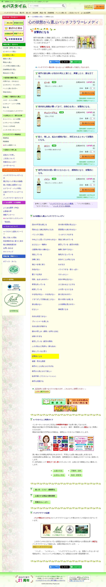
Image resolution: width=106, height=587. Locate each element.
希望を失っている (38, 284)
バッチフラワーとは (11, 13)
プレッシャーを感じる (40, 321)
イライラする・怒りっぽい (68, 269)
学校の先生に (7, 92)
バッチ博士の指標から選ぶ (11, 66)
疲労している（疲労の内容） (69, 244)
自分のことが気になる (66, 259)
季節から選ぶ (7, 62)
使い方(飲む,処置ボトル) (12, 185)
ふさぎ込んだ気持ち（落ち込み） (44, 346)
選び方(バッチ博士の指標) (12, 181)
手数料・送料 (76, 471)
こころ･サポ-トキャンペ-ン (12, 130)
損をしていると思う (39, 351)
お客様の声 (7, 211)
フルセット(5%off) (9, 126)
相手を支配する (38, 381)
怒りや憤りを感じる (65, 299)
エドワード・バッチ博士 (12, 188)
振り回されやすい (65, 294)
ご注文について (73, 13)
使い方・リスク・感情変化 (45, 489)
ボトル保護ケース (9, 145)
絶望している (37, 289)
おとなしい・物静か (39, 244)
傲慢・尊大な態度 (38, 361)
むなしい (35, 309)
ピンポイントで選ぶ (9, 51)
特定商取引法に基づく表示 (13, 241)
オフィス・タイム (9, 261)
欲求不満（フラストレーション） (44, 376)
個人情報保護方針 (9, 244)
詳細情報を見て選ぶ (9, 69)
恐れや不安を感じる (39, 224)
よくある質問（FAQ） (11, 208)
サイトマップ (8, 252)
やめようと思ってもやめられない (44, 239)
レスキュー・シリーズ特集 (11, 103)
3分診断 (35, 13)
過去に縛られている (65, 239)
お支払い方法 (59, 475)
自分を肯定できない (39, 316)
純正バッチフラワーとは (42, 547)
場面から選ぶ (7, 59)
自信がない (36, 269)
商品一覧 (43, 13)
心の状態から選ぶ (9, 55)
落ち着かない (37, 304)
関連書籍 (6, 141)
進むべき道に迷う (38, 264)
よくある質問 (85, 13)
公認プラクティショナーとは (13, 193)
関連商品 (6, 138)
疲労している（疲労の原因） (43, 341)
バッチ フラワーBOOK (61, 206)
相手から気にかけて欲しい (42, 371)
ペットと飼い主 (61, 13)
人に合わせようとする (66, 284)
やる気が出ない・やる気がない (43, 294)
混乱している (37, 254)
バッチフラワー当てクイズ (13, 198)
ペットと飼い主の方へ (10, 88)
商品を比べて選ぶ (9, 73)
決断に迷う (36, 259)
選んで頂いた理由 (9, 237)
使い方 (28, 13)
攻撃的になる (37, 356)
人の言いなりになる (65, 289)
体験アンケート (9, 215)
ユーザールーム (9, 165)
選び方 (22, 13)
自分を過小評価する (39, 326)
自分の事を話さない (65, 279)
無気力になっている (65, 254)
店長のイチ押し (9, 155)
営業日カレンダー (9, 162)
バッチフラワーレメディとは (13, 176)
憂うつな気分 (37, 274)
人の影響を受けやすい (66, 304)
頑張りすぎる (37, 336)
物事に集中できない (65, 249)
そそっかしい (63, 274)
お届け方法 (58, 471)
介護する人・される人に (11, 81)
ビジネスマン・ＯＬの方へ (11, 85)
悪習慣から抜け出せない (67, 229)
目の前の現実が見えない (67, 224)
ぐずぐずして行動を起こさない (43, 299)
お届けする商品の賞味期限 (45, 496)
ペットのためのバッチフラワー (13, 111)
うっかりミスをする (65, 234)
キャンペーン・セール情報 (11, 119)
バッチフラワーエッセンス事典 (61, 204)
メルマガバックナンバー (13, 218)
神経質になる (63, 309)
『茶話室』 (7, 222)
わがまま (61, 264)
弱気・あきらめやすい (40, 279)
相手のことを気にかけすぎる (43, 366)
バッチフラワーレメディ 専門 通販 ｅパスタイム (50, 580)
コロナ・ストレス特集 (10, 100)
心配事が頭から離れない (41, 249)
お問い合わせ (8, 248)
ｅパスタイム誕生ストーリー (13, 233)
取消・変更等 (76, 475)
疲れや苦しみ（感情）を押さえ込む (45, 331)
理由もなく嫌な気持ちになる (43, 229)
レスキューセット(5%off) (11, 122)
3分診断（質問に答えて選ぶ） (13, 48)
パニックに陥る (38, 234)
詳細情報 (51, 13)
